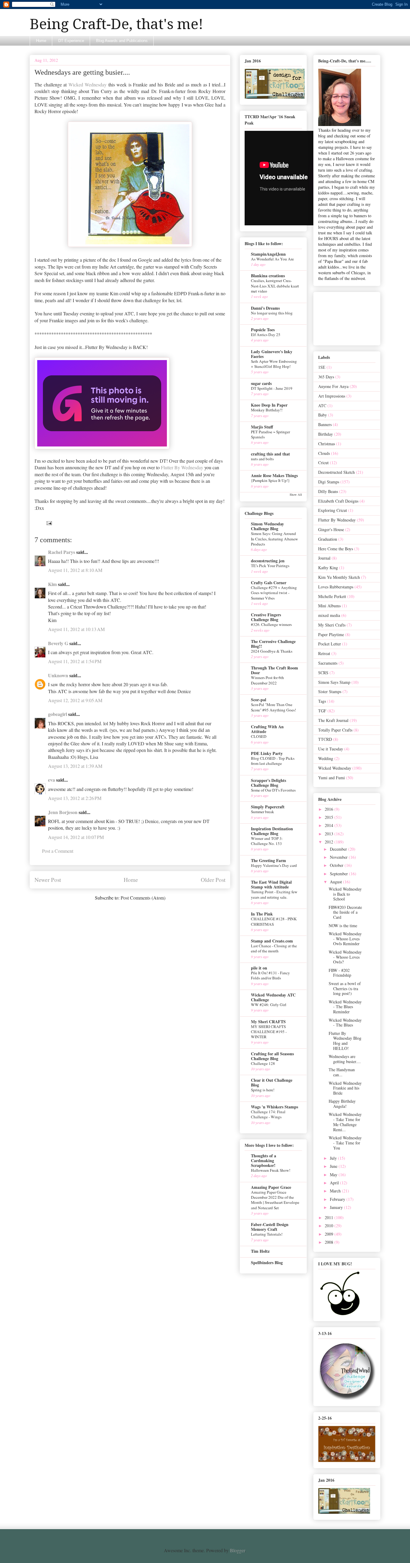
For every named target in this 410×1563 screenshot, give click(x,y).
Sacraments (327, 663)
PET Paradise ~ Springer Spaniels (270, 434)
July (334, 1158)
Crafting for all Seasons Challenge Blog (272, 1056)
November (339, 857)
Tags (322, 701)
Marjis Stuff (262, 427)
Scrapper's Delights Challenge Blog (268, 782)
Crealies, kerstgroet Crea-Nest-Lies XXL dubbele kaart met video (275, 286)
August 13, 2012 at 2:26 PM (74, 798)
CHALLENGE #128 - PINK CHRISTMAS (274, 921)
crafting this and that (270, 454)
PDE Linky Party (267, 753)
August (336, 882)
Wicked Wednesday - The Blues (345, 1022)
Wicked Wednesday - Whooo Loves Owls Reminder (345, 939)
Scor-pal (258, 699)
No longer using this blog (272, 313)
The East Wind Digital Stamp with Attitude (271, 884)
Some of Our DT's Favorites (273, 790)
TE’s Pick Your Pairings (270, 565)
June (334, 1166)
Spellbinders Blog (267, 1262)
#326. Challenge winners (271, 624)
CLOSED (259, 736)
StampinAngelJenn (268, 254)
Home (41, 40)
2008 (329, 1242)
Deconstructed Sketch (336, 472)
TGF (322, 711)
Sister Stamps (329, 691)
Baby (322, 415)
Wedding (325, 758)
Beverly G (58, 643)
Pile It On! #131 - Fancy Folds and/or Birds (270, 975)
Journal (324, 558)
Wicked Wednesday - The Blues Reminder (345, 1007)
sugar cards (261, 383)
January (337, 1207)
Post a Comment (57, 851)
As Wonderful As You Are (272, 259)
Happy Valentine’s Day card (274, 865)
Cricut (323, 462)
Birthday (325, 434)
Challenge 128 (263, 1063)
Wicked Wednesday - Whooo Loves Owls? (345, 957)
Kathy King (328, 567)
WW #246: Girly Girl (268, 1004)
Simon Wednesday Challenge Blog (267, 526)
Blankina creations (268, 275)
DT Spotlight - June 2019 (271, 388)
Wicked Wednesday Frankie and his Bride (345, 1088)
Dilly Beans (328, 491)
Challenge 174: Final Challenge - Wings (268, 1114)
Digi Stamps (328, 482)
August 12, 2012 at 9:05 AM (75, 700)
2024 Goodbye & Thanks (271, 651)
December (339, 849)
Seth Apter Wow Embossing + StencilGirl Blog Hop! (274, 364)
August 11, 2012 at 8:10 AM (75, 570)
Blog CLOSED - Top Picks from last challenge (272, 761)
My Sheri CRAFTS (268, 1021)
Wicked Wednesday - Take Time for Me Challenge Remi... (345, 1121)
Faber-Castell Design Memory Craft (269, 1226)
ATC (322, 405)
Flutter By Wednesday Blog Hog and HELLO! (345, 1040)
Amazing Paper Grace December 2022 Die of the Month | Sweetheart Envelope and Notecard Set (275, 1199)
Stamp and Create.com (272, 941)
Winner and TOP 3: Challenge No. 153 (267, 841)
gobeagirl (57, 714)
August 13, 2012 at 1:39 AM (75, 766)
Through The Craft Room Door (274, 670)
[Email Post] (48, 522)
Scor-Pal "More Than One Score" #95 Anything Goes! (273, 707)
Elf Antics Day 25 (265, 334)
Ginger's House (331, 529)
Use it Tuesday (330, 749)
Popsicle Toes (263, 329)
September (339, 873)
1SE (321, 367)
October (337, 865)
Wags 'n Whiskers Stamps (274, 1107)
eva (51, 779)
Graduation (327, 539)
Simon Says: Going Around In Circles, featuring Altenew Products (274, 539)
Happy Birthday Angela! (342, 1103)
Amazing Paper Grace (271, 1187)
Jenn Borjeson (62, 812)
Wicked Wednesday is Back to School (345, 894)
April (335, 1183)
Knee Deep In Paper (269, 405)
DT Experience (71, 40)
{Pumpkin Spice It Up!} (270, 480)
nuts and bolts (262, 458)
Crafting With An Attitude (267, 729)
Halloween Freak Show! (270, 1170)
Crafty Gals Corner (268, 582)
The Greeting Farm (268, 860)
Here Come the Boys (335, 549)
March (336, 1191)
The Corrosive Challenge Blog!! (273, 643)
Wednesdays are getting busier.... (345, 1059)
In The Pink (262, 914)
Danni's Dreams (265, 308)
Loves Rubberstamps (335, 587)
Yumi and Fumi (331, 777)
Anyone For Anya (333, 386)
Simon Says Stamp (334, 682)
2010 (329, 1225)
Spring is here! (262, 1090)
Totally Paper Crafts (335, 730)
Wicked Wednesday (87, 84)
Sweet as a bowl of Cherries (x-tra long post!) (345, 988)
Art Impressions (331, 396)
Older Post (213, 879)
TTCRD (325, 739)
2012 (329, 842)
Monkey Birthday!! (266, 410)
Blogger (237, 1550)
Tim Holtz (260, 1251)
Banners (325, 424)
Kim (52, 584)
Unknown (58, 675)
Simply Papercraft (268, 807)
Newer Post (48, 879)
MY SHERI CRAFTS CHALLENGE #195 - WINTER (269, 1032)
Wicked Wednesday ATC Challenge (273, 997)
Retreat (324, 653)
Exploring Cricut (332, 510)
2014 (329, 825)
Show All (296, 494)
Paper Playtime (331, 634)
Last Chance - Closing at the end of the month (274, 948)
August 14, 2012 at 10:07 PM (76, 837)
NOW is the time (343, 925)
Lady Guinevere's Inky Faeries (271, 353)
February (338, 1199)
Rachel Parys (61, 552)
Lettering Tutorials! (266, 1234)
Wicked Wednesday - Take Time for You (345, 1143)
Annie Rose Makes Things (274, 475)
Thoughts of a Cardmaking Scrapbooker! (263, 1160)
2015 (329, 817)
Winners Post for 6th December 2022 (267, 680)
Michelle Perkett (332, 596)
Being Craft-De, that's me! (116, 24)
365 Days (326, 377)
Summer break (262, 811)
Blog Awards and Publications (122, 40)
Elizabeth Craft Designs (338, 501)
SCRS (323, 672)
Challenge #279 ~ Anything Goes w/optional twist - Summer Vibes (274, 593)
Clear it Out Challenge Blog (271, 1082)
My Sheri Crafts (331, 625)
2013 (329, 834)
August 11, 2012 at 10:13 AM (76, 629)
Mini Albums (329, 606)
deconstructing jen (268, 561)
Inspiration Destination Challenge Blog (272, 831)
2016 (329, 809)
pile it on (259, 968)
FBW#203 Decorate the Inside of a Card (345, 912)
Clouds (324, 453)
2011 (329, 1217)
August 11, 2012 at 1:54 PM (74, 661)
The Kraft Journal (333, 720)
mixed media (329, 615)
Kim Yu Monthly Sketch (339, 577)
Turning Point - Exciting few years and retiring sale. (274, 894)
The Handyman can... (342, 1072)
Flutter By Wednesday (182, 467)
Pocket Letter (329, 644)
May (334, 1174)
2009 (329, 1234)
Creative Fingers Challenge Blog (266, 617)
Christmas (326, 443)
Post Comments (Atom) (143, 897)
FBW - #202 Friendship (340, 972)
